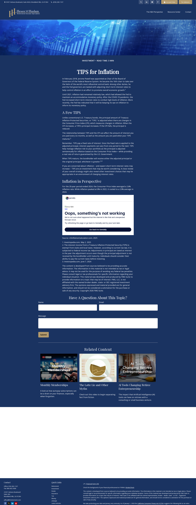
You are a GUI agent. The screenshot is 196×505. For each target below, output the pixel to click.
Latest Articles (56, 503)
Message (42, 316)
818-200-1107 (13, 486)
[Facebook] (158, 2)
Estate (53, 491)
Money (53, 498)
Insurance (54, 493)
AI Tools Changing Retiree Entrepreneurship (134, 386)
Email (101, 302)
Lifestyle (54, 501)
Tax (52, 496)
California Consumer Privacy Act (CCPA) (151, 503)
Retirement (55, 486)
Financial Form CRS (92, 484)
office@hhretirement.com (12, 500)
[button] (154, 12)
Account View (170, 2)
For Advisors (185, 2)
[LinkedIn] (146, 2)
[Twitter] (141, 2)
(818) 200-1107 (58, 2)
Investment (55, 489)
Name (40, 302)
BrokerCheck (130, 487)
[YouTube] (152, 2)
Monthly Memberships (54, 385)
